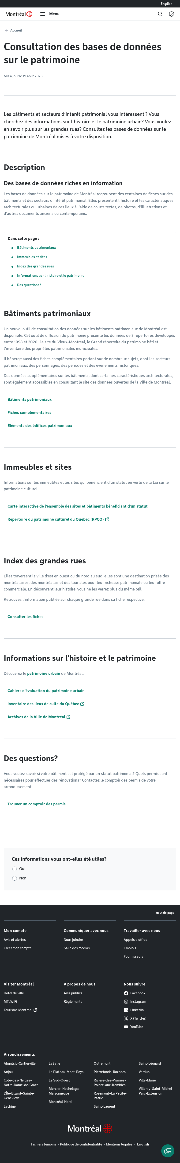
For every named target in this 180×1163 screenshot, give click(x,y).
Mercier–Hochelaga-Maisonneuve (64, 1091)
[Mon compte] (171, 14)
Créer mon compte (18, 948)
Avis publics (73, 993)
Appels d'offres (135, 940)
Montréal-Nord (60, 1102)
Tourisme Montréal (18, 1010)
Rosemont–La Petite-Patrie (110, 1096)
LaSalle (54, 1063)
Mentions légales (119, 1144)
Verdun (144, 1072)
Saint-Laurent (104, 1106)
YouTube (136, 1027)
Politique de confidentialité (81, 1144)
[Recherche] (160, 14)
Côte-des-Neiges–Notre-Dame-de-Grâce (21, 1082)
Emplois (130, 948)
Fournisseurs (133, 956)
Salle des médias (77, 948)
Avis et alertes (15, 940)
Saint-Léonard (150, 1063)
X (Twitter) (138, 1018)
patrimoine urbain (43, 673)
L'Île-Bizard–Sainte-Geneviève (19, 1096)
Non (22, 878)
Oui (22, 869)
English (166, 4)
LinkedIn (137, 1010)
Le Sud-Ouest (59, 1080)
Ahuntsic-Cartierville (20, 1063)
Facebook (137, 993)
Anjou (8, 1072)
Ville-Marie (147, 1080)
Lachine (10, 1106)
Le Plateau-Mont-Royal (67, 1072)
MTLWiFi (10, 1001)
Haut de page (165, 912)
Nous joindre (73, 940)
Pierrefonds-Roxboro (110, 1072)
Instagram (138, 1001)
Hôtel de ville (14, 993)
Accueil (16, 30)
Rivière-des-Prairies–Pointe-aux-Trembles (110, 1082)
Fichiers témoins (43, 1144)
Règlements (73, 1001)
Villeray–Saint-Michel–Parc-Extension (156, 1091)
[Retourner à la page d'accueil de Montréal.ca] (19, 14)
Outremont (102, 1063)
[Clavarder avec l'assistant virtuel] (167, 1150)
